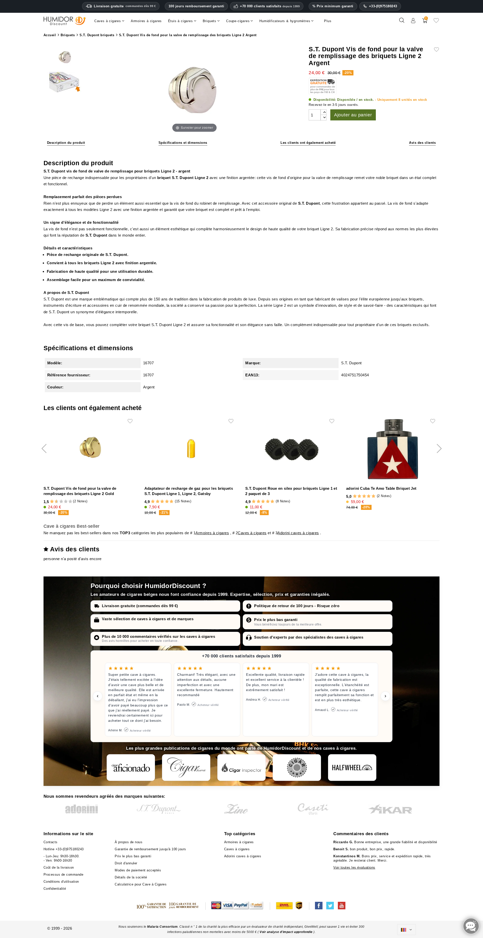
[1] (49, 502)
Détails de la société (131, 877)
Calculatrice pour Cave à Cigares (141, 884)
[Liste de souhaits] (436, 22)
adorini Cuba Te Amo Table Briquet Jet (381, 488)
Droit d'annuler (126, 863)
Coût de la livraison (59, 867)
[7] (63, 502)
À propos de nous (128, 842)
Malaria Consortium (162, 926)
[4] (167, 502)
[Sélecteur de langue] (406, 929)
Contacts (51, 842)
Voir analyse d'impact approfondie (286, 932)
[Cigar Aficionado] (131, 767)
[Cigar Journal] (186, 767)
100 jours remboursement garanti (196, 6)
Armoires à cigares (212, 533)
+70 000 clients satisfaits (270, 6)
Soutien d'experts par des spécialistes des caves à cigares (308, 637)
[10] (70, 502)
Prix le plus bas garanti (275, 619)
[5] (171, 502)
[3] (54, 502)
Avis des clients (422, 143)
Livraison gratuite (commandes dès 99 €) (140, 606)
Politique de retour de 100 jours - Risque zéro (296, 606)
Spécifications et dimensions (182, 143)
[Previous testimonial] (97, 696)
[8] (66, 502)
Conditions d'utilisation (61, 881)
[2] (52, 502)
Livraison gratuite (125, 6)
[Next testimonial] (385, 696)
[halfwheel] (352, 767)
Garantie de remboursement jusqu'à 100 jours (150, 849)
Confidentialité (55, 888)
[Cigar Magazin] (297, 767)
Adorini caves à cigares (298, 533)
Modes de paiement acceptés (138, 870)
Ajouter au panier (353, 114)
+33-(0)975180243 (383, 6)
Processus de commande (64, 874)
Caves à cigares (252, 533)
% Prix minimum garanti (332, 6)
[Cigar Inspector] (241, 767)
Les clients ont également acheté (308, 143)
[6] (61, 502)
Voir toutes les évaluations (354, 867)
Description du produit (66, 143)
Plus (327, 21)
